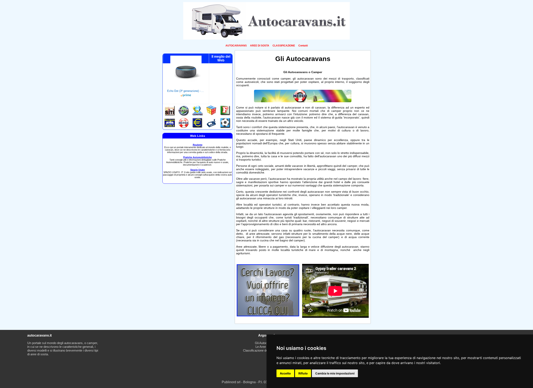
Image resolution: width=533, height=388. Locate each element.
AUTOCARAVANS (236, 45)
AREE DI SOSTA (259, 45)
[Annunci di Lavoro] (268, 315)
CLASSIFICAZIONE (284, 45)
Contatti (303, 45)
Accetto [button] (285, 373)
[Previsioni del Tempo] (302, 101)
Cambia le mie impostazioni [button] (335, 373)
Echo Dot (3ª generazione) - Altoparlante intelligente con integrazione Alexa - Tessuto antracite (186, 90)
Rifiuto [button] (303, 373)
